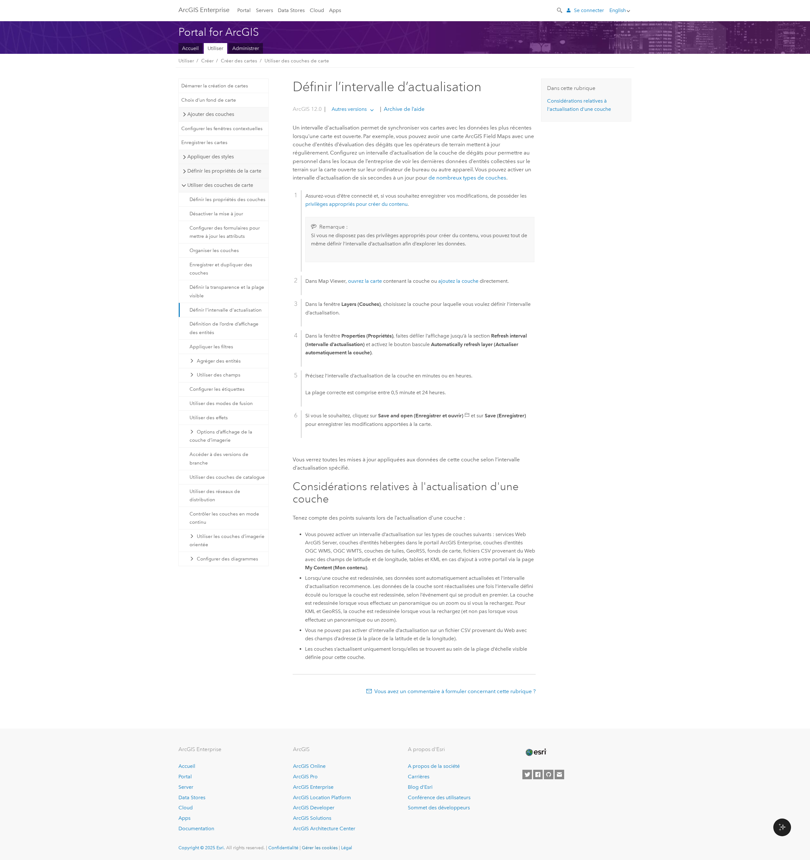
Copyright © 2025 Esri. (201, 847)
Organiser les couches (214, 250)
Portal (244, 10)
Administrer (245, 48)
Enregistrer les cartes (204, 142)
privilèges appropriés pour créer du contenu (356, 204)
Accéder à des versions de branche (219, 458)
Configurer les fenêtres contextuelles (222, 128)
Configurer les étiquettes (217, 389)
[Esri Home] (536, 752)
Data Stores (291, 10)
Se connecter (589, 10)
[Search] (560, 10)
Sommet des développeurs (439, 808)
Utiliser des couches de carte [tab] (220, 185)
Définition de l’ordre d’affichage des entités (224, 328)
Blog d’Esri (420, 787)
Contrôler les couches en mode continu (224, 518)
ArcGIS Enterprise (203, 10)
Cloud (317, 10)
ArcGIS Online (309, 766)
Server (185, 787)
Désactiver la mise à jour (216, 214)
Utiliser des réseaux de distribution (215, 496)
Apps (335, 10)
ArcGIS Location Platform (322, 797)
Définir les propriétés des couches (227, 199)
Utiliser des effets (209, 418)
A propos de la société (434, 766)
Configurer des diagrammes (227, 559)
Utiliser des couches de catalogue (227, 477)
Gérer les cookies (320, 847)
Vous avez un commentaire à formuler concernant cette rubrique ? (455, 691)
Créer (207, 61)
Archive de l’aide (404, 109)
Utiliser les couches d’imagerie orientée (227, 540)
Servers (264, 10)
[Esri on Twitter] (527, 774)
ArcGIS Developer (313, 808)
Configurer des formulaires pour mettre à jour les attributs (225, 232)
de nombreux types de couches (467, 177)
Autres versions (349, 109)
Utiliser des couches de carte (297, 61)
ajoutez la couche (458, 281)
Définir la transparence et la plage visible (227, 291)
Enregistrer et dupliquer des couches (221, 269)
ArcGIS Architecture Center (324, 828)
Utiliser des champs (218, 375)
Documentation (196, 828)
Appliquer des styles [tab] (210, 157)
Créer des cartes (239, 61)
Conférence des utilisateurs (439, 797)
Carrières (418, 777)
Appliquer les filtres (211, 347)
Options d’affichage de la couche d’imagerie (221, 436)
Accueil (190, 48)
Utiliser (215, 48)
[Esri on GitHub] (548, 774)
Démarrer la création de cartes (214, 86)
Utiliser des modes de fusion (221, 403)
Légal (346, 847)
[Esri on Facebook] (538, 774)
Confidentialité (283, 847)
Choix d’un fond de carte (208, 100)
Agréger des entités (219, 361)
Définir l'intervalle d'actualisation (226, 310)
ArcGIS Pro (305, 777)
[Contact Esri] (559, 774)
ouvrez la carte (365, 281)
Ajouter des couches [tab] (210, 114)
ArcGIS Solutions (312, 818)
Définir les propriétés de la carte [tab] (224, 171)
